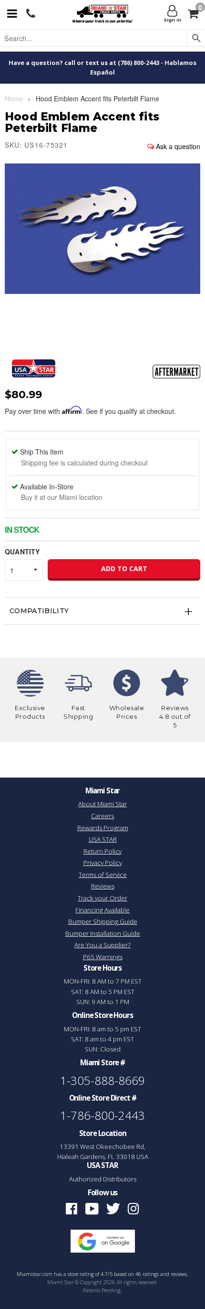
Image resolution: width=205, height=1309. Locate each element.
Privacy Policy (102, 862)
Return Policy (102, 851)
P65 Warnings (103, 956)
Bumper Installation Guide (102, 933)
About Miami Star (102, 804)
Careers (102, 815)
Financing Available (102, 910)
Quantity (22, 551)
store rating (81, 1274)
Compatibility (39, 610)
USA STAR (103, 839)
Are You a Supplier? (102, 945)
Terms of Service (103, 874)
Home (14, 98)
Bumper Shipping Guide (102, 921)
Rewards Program (102, 827)
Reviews (102, 886)
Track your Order (102, 898)
